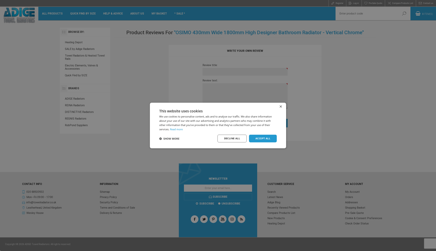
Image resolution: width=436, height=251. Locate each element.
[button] (169, 138)
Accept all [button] (262, 138)
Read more (176, 129)
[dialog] (218, 125)
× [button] (280, 106)
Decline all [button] (232, 138)
